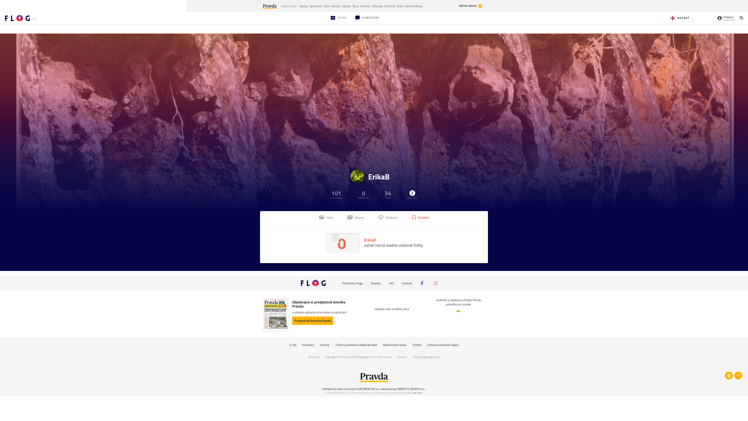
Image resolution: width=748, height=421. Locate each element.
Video (400, 6)
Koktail (335, 6)
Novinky (376, 283)
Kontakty (308, 345)
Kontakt (407, 283)
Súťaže (416, 345)
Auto (327, 6)
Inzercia (324, 345)
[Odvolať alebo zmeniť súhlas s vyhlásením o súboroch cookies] (729, 375)
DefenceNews (414, 6)
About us (314, 357)
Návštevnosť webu (395, 345)
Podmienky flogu (352, 283)
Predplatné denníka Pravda (312, 320)
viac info (417, 393)
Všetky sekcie (468, 6)
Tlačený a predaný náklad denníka (356, 345)
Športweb (316, 6)
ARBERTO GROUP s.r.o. (411, 389)
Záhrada (377, 6)
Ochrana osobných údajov (443, 345)
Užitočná (389, 6)
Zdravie (346, 6)
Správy (304, 6)
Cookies (402, 357)
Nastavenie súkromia (426, 357)
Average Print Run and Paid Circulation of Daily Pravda (359, 357)
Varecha (365, 6)
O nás (292, 345)
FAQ (391, 283)
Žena (355, 6)
